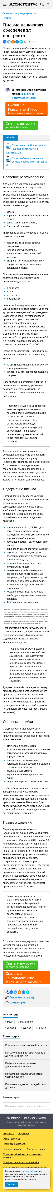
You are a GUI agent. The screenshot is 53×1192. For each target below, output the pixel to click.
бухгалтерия (26, 1022)
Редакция (23, 1133)
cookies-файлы (28, 1171)
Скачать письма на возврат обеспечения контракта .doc (26, 149)
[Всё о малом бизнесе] (23, 4)
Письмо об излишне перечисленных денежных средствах (25, 1054)
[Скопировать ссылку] (25, 42)
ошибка (27, 1027)
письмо (42, 1027)
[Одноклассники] (13, 42)
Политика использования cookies (21, 1162)
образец (11, 1027)
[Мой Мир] (17, 42)
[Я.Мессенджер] (21, 42)
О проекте (8, 1133)
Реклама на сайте (12, 1149)
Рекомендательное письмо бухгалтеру (26, 1045)
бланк (10, 1022)
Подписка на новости (14, 1144)
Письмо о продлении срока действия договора (25, 1086)
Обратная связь (11, 1138)
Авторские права (36, 1149)
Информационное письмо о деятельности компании (20, 1064)
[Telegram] (9, 42)
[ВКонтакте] (4, 42)
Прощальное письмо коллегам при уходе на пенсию (24, 1075)
